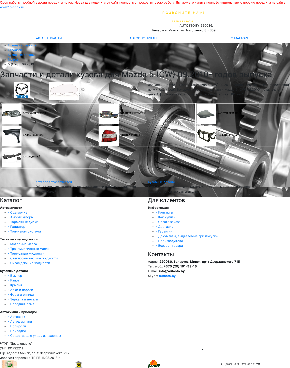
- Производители (169, 241)
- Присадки (17, 331)
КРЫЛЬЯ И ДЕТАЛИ (33, 135)
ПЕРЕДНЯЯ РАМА (227, 135)
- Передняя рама (21, 304)
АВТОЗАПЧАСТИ (49, 38)
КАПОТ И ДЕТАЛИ (228, 113)
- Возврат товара (169, 246)
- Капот (13, 280)
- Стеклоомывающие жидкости (33, 258)
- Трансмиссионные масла (28, 249)
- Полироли (17, 326)
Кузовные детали (161, 182)
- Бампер (15, 276)
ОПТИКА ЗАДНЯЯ (130, 135)
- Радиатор (16, 227)
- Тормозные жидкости (26, 253)
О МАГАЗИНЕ (241, 38)
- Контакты (164, 212)
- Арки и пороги (20, 290)
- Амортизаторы (21, 217)
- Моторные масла (22, 244)
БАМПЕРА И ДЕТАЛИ (131, 113)
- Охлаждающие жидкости (29, 263)
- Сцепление (17, 212)
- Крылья (15, 285)
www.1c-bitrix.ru (12, 7)
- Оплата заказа (168, 222)
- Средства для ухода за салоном (34, 336)
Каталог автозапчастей (54, 182)
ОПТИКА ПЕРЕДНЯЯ (34, 113)
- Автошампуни (20, 321)
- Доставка (164, 227)
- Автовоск (16, 317)
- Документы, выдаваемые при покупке (187, 236)
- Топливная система (24, 231)
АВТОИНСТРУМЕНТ (145, 38)
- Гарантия (164, 231)
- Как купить (165, 217)
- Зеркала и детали (23, 299)
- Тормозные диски (23, 222)
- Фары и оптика (21, 294)
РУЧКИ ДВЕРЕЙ (31, 157)
